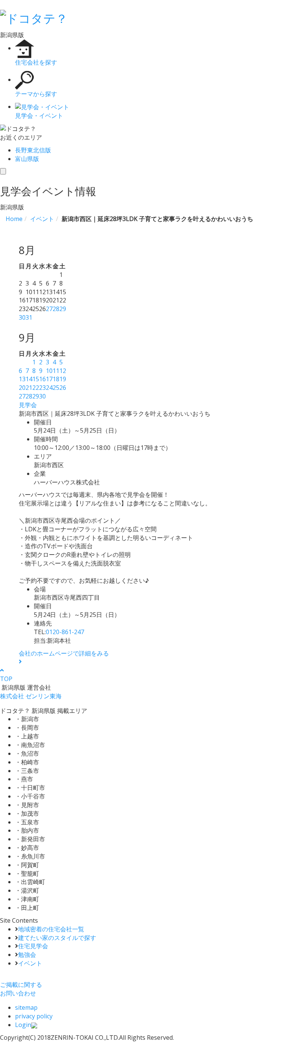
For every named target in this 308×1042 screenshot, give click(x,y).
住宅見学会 (33, 946)
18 (56, 379)
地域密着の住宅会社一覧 (51, 929)
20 (22, 387)
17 (49, 379)
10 (49, 371)
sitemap (26, 1007)
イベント (30, 963)
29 (62, 309)
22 (35, 387)
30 (22, 317)
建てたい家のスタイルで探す (57, 938)
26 (62, 387)
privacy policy (34, 1016)
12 (62, 371)
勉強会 (27, 954)
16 (42, 379)
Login (23, 1025)
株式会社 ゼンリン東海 (31, 696)
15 (35, 379)
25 (56, 387)
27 (49, 309)
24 (49, 387)
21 (29, 387)
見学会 (28, 405)
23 (42, 387)
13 (22, 379)
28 (56, 309)
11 (56, 371)
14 (29, 379)
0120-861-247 (65, 632)
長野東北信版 (33, 150)
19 (62, 379)
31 (29, 317)
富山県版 (27, 159)
